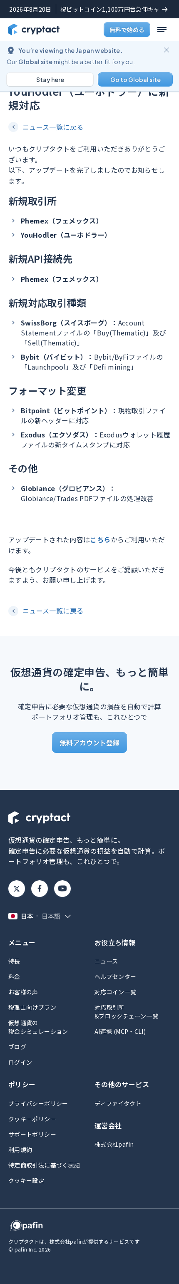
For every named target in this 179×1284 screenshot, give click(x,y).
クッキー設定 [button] (26, 1180)
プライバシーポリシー (38, 1103)
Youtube (62, 888)
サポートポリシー (32, 1134)
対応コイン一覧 (115, 992)
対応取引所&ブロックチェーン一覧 (126, 1011)
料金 (14, 976)
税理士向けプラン (32, 1007)
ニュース (106, 961)
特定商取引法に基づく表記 (44, 1165)
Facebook (39, 888)
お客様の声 (23, 992)
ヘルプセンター (115, 976)
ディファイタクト (118, 1103)
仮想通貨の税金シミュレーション (38, 1027)
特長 (14, 961)
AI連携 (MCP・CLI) (120, 1031)
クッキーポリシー (32, 1119)
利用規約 (20, 1149)
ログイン (20, 1062)
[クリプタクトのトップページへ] (34, 29)
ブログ (17, 1047)
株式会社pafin (114, 1144)
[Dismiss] (166, 50)
